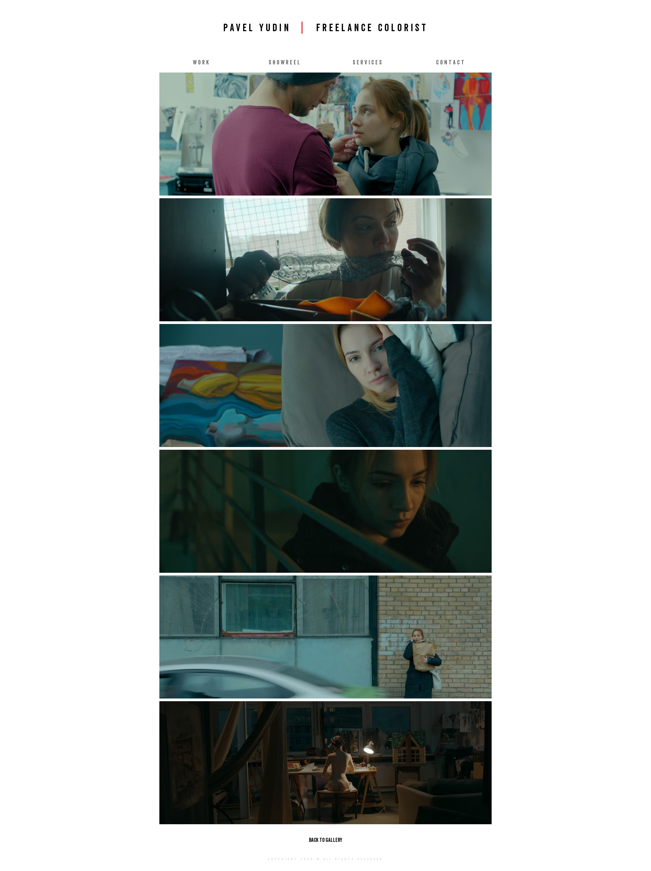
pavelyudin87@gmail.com (318, 868)
